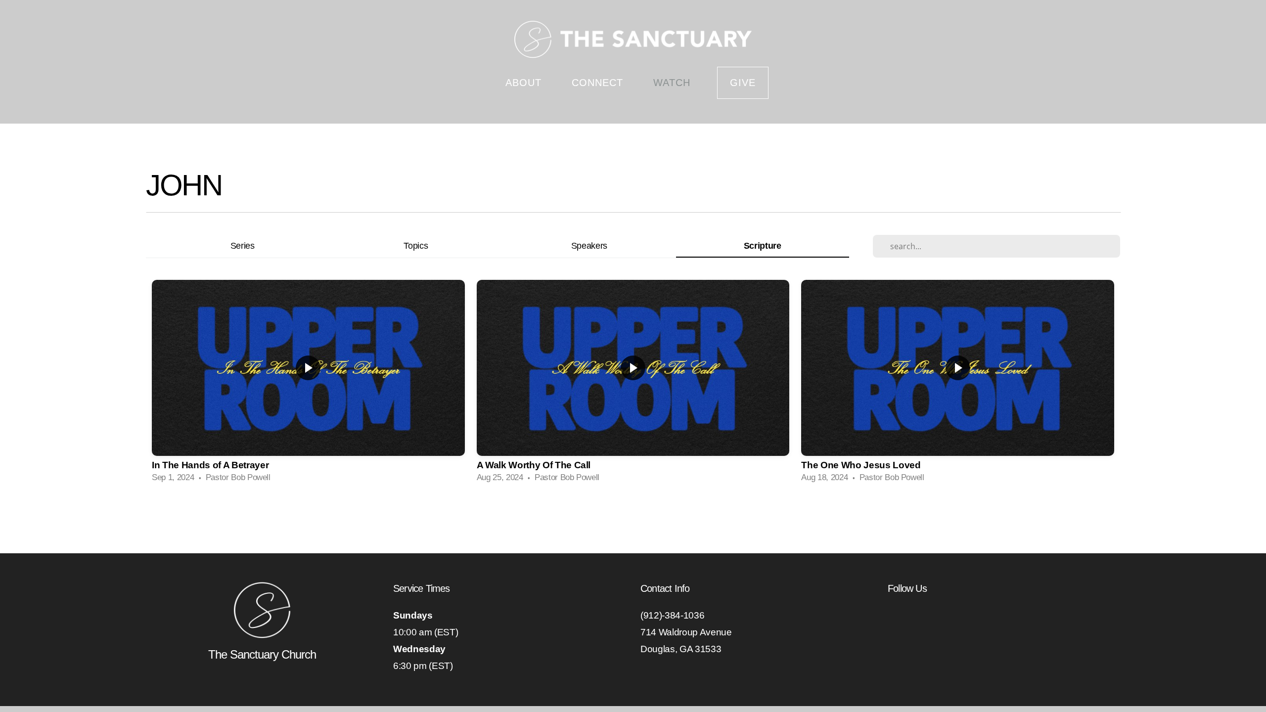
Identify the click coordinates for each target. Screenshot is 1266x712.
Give (743, 82)
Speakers (589, 245)
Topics (416, 245)
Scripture (762, 245)
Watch (671, 82)
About (525, 82)
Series (242, 245)
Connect (599, 82)
